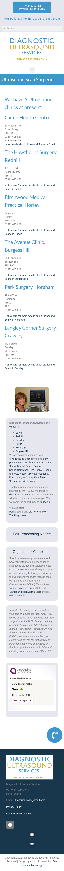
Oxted (19, 432)
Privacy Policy (14, 806)
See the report (21, 700)
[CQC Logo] (20, 673)
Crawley (20, 440)
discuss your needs (19, 494)
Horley (19, 443)
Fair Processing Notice (32, 534)
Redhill (19, 436)
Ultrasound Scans (22, 458)
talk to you (45, 502)
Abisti (33, 861)
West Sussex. (30, 481)
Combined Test (25, 470)
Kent (36, 477)
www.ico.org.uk (27, 588)
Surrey (29, 477)
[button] (32, 70)
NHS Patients (19, 18)
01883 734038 (51, 18)
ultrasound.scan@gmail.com (25, 591)
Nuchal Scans (24, 466)
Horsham (21, 447)
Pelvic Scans (16, 511)
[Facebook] (10, 825)
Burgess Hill (22, 451)
